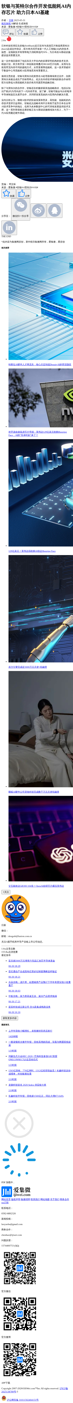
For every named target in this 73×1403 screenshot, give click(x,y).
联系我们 (35, 1199)
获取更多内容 (10, 1018)
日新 (11, 20)
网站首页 (6, 1199)
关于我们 (54, 1199)
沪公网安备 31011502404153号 (23, 1400)
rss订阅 (5, 1202)
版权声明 (15, 1199)
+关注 (6, 892)
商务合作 (64, 1199)
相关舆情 (6, 23)
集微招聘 (25, 1199)
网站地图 (45, 1199)
